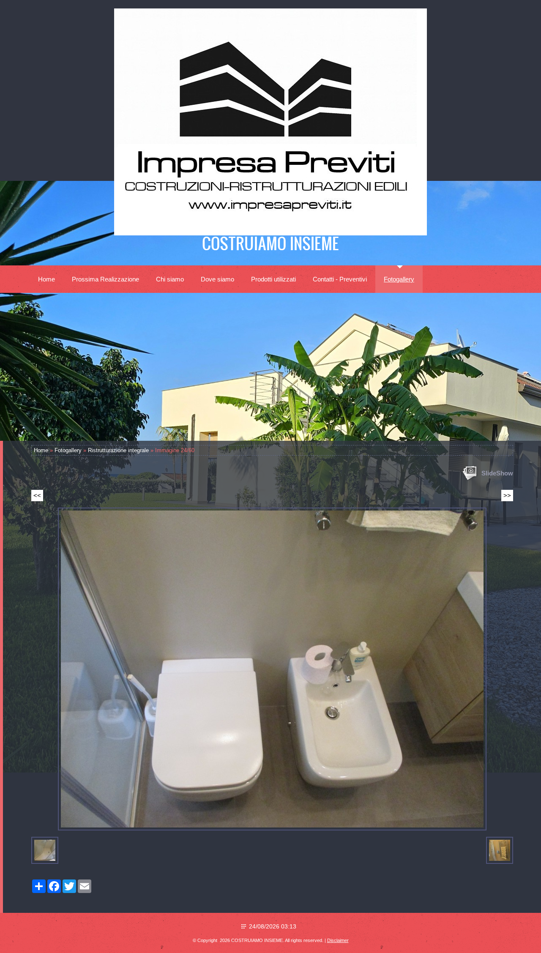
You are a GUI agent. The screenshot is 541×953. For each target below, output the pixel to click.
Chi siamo (170, 279)
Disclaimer (338, 940)
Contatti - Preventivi (340, 279)
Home (46, 279)
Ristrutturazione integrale (118, 450)
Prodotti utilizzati (273, 279)
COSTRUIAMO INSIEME (270, 243)
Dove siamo (217, 279)
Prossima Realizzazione (105, 279)
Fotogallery (399, 279)
